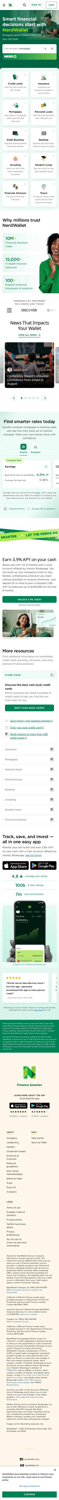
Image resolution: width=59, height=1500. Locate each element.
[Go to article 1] (21, 398)
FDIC (38, 492)
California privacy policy (16, 1225)
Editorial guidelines (12, 1165)
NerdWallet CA (32, 1465)
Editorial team (14, 1178)
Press (10, 1183)
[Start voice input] (45, 48)
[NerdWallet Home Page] (11, 5)
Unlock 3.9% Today (30, 599)
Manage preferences (29, 1486)
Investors (12, 1192)
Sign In (36, 5)
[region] (29, 372)
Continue (29, 1494)
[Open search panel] (24, 5)
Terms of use (13, 1207)
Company (12, 1138)
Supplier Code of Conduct (16, 1213)
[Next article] (45, 398)
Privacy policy (14, 1219)
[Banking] (23, 447)
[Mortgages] (36, 447)
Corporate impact (16, 1151)
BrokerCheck (13, 1385)
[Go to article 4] (33, 398)
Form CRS (26, 1375)
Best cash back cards (29, 708)
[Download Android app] (43, 865)
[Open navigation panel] (4, 5)
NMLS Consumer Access (18, 1290)
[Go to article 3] (29, 398)
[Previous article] (14, 398)
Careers (11, 1147)
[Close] (55, 1470)
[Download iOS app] (15, 865)
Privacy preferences (13, 1233)
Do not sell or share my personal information (17, 1242)
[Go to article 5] (37, 398)
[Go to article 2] (25, 398)
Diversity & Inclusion (13, 1157)
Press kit (11, 1187)
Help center (37, 1138)
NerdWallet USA (32, 1459)
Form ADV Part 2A (40, 1375)
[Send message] (52, 48)
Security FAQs (39, 1142)
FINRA (9, 1370)
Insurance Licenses (28, 1314)
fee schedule (23, 1382)
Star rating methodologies (15, 1172)
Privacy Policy (17, 1377)
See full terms (33, 855)
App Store (38, 1010)
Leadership (13, 1142)
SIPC (15, 1370)
